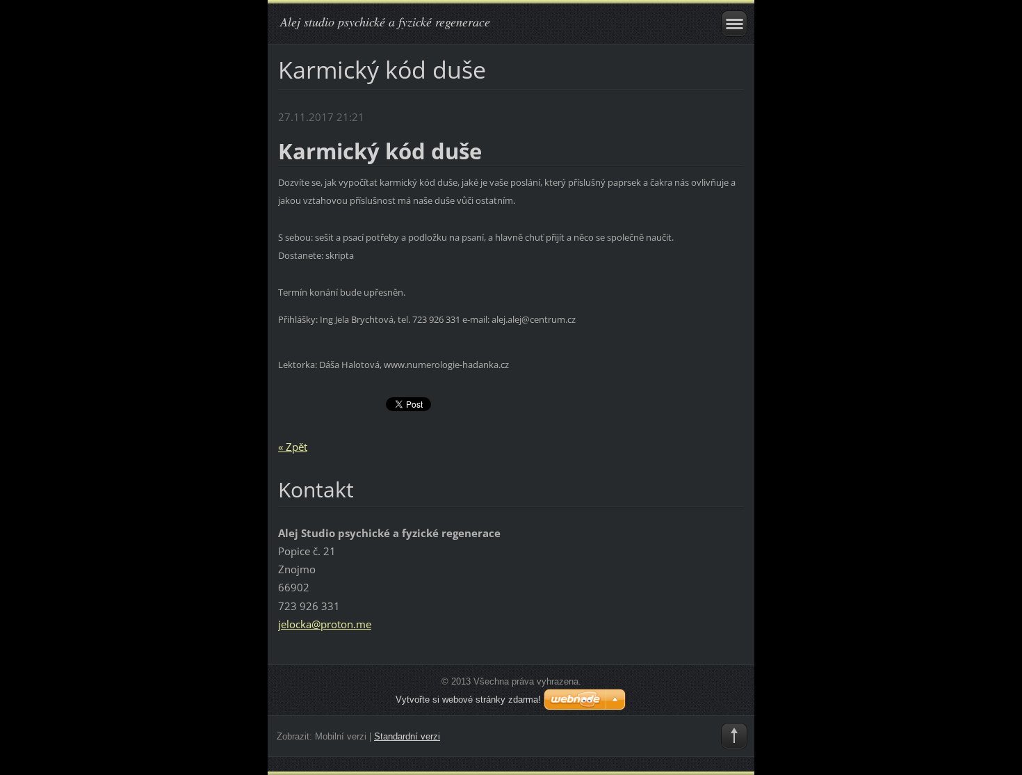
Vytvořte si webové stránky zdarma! (468, 699)
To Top (734, 736)
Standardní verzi (407, 736)
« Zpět (292, 447)
